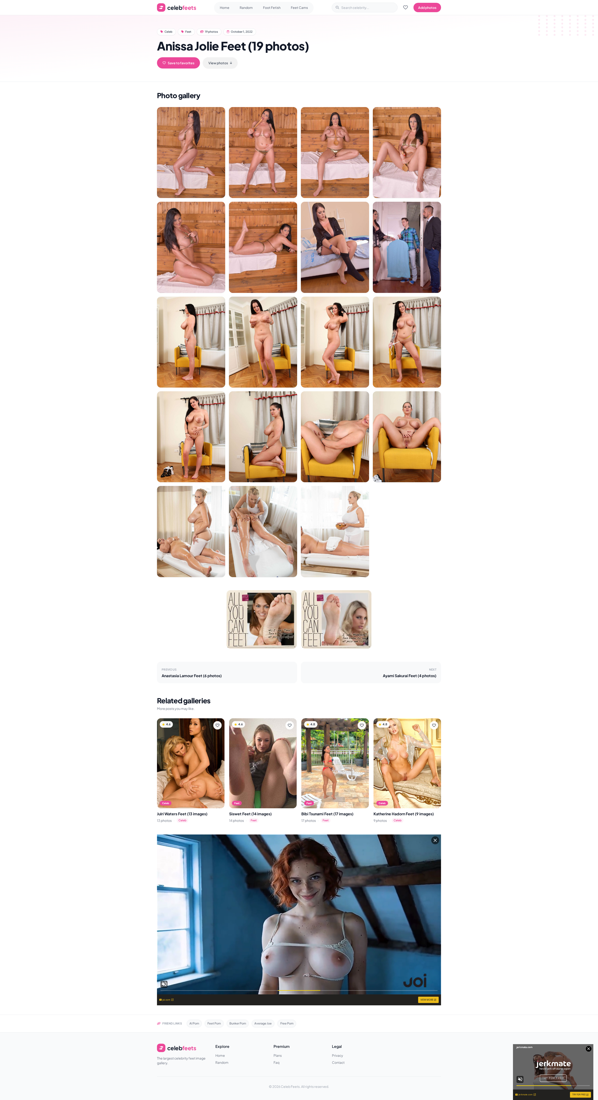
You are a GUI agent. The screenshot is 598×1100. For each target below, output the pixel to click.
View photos (218, 63)
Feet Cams (299, 7)
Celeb (168, 31)
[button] (191, 152)
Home (224, 7)
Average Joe (263, 1023)
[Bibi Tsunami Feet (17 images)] (335, 763)
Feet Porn (214, 1023)
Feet (188, 31)
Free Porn (286, 1023)
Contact (338, 1062)
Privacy (337, 1055)
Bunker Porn (237, 1023)
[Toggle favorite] (217, 725)
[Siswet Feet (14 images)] (263, 763)
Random (246, 7)
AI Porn (194, 1023)
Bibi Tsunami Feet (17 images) (327, 813)
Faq (276, 1062)
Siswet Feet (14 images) (250, 813)
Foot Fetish (272, 7)
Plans (278, 1055)
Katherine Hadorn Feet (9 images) (404, 813)
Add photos (427, 7)
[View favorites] (405, 7)
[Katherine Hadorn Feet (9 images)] (407, 763)
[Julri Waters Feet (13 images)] (190, 763)
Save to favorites (181, 63)
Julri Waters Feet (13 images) (182, 813)
